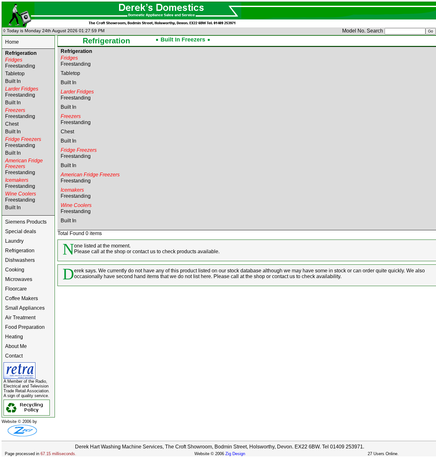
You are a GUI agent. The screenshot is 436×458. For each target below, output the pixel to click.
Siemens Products (26, 222)
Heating (14, 336)
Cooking (14, 269)
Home (12, 42)
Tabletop (15, 73)
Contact (14, 355)
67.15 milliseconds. (58, 453)
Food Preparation (25, 327)
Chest (12, 124)
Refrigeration (19, 250)
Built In (13, 81)
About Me (16, 346)
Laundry (14, 241)
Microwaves (18, 279)
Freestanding (20, 66)
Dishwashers (20, 260)
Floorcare (16, 289)
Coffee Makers (21, 298)
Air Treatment (20, 317)
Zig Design (235, 453)
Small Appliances (25, 308)
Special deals (20, 231)
